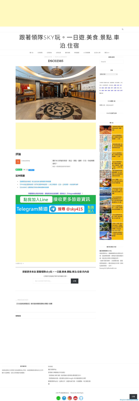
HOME (50, 366)
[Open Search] (122, 29)
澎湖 (118, 90)
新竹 (112, 88)
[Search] (121, 61)
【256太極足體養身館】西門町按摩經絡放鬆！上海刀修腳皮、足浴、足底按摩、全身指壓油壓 (48, 184)
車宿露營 (76, 52)
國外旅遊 (67, 52)
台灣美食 (49, 52)
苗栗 (115, 88)
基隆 (115, 85)
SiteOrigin (80, 393)
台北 (112, 85)
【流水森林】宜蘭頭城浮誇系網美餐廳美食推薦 (34, 187)
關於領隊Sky (52, 369)
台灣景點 (40, 52)
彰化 (118, 88)
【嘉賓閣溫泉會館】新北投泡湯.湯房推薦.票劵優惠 (35, 181)
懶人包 (31, 52)
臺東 (112, 90)
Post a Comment (61, 57)
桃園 (109, 88)
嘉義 (103, 90)
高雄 (103, 88)
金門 (121, 90)
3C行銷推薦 (86, 52)
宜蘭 (106, 88)
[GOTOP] (81, 398)
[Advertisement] (69, 13)
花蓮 (115, 90)
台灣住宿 (58, 52)
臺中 (118, 85)
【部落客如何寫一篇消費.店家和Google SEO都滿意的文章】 (67, 378)
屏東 (109, 90)
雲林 (106, 90)
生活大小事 (97, 52)
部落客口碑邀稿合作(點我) (56, 372)
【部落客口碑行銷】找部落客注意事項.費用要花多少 (64, 375)
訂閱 (74, 281)
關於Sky (107, 52)
